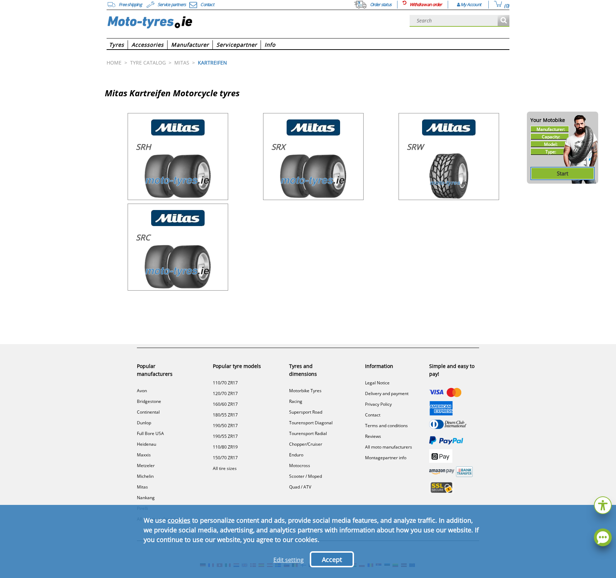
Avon (142, 391)
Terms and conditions (386, 426)
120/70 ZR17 (225, 393)
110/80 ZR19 (225, 447)
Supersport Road (305, 412)
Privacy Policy (378, 404)
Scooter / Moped (305, 476)
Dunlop (144, 423)
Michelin (145, 476)
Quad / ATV (300, 487)
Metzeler (146, 465)
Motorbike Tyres (305, 391)
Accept (332, 559)
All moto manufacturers (388, 447)
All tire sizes (225, 468)
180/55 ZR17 (225, 415)
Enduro (296, 455)
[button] (603, 504)
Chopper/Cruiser (305, 444)
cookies (179, 520)
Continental (148, 412)
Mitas (142, 487)
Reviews (373, 436)
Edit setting (288, 560)
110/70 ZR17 (225, 383)
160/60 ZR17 (225, 404)
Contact (372, 415)
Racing (295, 401)
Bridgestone (149, 401)
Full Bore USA (150, 433)
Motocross (299, 465)
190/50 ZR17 (225, 426)
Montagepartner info (385, 458)
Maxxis (144, 455)
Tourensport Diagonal (311, 423)
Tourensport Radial (308, 433)
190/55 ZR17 (225, 436)
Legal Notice (377, 383)
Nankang (146, 498)
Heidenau (146, 444)
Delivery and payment (387, 393)
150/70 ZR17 (225, 458)
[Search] (503, 21)
